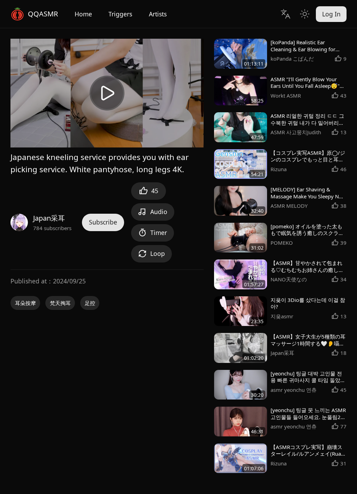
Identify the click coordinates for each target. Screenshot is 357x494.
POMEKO (282, 242)
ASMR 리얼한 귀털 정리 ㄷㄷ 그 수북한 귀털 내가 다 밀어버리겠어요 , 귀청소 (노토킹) (307, 122)
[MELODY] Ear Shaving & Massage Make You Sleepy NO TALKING (307, 196)
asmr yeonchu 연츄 (294, 389)
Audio (158, 211)
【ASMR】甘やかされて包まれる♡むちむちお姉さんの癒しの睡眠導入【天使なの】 (307, 269)
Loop (157, 253)
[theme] (304, 14)
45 (154, 191)
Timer (158, 232)
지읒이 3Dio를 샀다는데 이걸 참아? (308, 303)
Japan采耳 (49, 218)
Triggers (120, 14)
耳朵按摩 (25, 302)
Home (83, 14)
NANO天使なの (289, 279)
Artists (158, 14)
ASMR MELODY (289, 205)
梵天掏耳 (60, 302)
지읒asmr (282, 316)
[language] (285, 14)
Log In (331, 14)
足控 (90, 302)
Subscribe (103, 222)
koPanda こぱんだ (292, 58)
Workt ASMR (286, 95)
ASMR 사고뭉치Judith (296, 132)
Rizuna (279, 169)
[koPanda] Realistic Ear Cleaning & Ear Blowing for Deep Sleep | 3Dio (303, 49)
